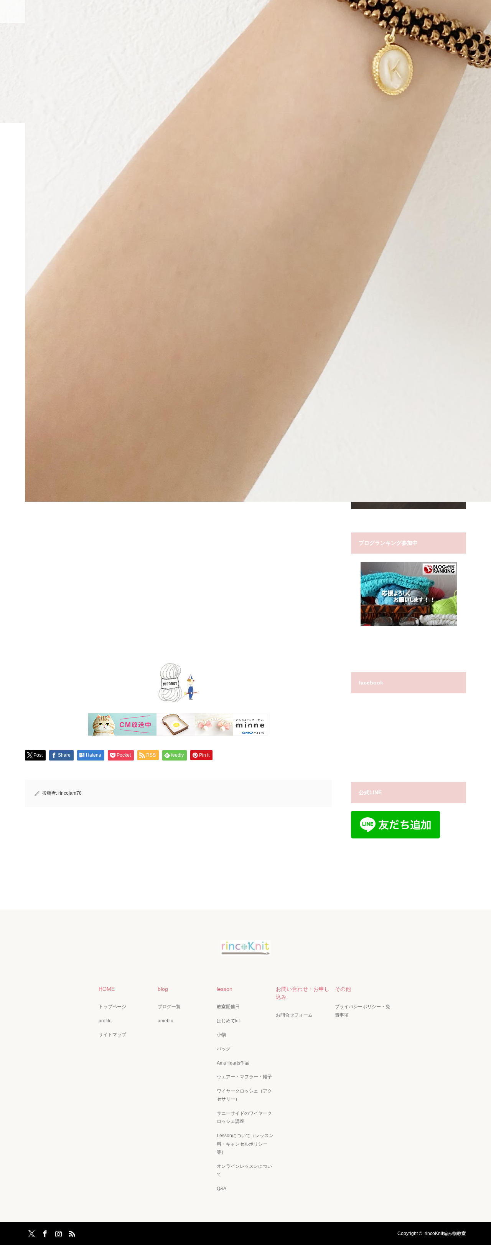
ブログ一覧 (169, 1006)
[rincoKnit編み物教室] (245, 950)
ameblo (165, 1020)
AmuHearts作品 (233, 1063)
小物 (221, 1034)
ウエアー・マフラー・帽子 (244, 1077)
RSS (71, 1232)
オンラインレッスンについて (244, 1170)
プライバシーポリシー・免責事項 (362, 1011)
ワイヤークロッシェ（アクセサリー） (244, 1095)
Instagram (57, 1232)
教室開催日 (228, 1006)
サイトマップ (112, 1034)
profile (105, 1020)
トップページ (112, 1006)
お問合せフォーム (294, 1015)
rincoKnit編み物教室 (445, 1233)
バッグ (224, 1049)
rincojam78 (70, 793)
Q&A (221, 1188)
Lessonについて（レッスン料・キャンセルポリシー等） (245, 1144)
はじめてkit (228, 1020)
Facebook (44, 1232)
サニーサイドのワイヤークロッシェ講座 (244, 1117)
